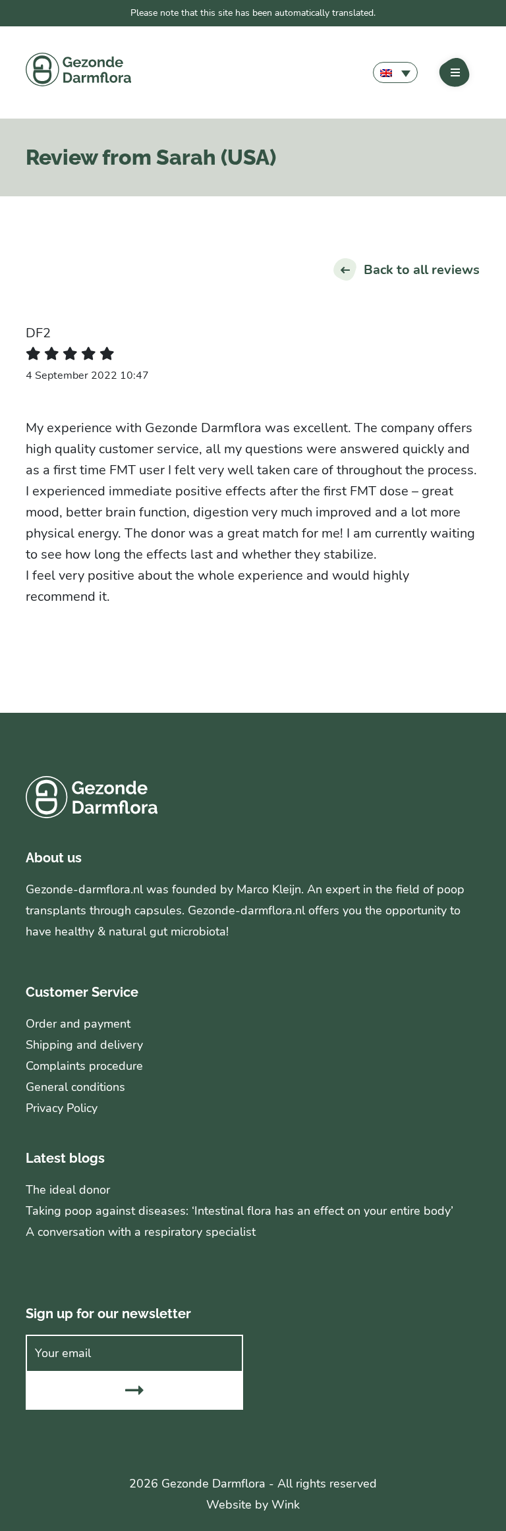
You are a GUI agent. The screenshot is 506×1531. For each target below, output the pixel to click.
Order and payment (78, 1024)
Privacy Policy (62, 1108)
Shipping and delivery (84, 1045)
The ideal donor (68, 1190)
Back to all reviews (422, 270)
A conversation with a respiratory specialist (141, 1232)
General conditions (75, 1087)
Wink (285, 1505)
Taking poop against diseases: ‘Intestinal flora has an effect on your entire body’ (239, 1211)
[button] (395, 72)
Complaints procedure (84, 1066)
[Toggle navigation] (455, 72)
